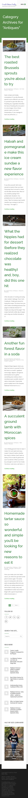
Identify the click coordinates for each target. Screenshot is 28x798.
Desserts (22, 179)
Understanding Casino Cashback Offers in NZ (16, 686)
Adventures (17, 359)
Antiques (16, 89)
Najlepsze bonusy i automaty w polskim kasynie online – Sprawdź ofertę (15, 710)
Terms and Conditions (8, 779)
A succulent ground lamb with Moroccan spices (14, 427)
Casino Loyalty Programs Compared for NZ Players (16, 652)
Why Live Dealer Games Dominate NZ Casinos (16, 702)
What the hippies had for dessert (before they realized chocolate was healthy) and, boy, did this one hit (14, 258)
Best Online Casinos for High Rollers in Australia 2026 (16, 679)
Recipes (11, 90)
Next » (16, 605)
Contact (8, 776)
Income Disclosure (11, 778)
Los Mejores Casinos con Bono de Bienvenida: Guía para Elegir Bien (16, 661)
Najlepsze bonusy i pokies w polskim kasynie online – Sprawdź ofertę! (15, 670)
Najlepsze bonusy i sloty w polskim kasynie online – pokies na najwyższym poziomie (17, 694)
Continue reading (9, 119)
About (3, 776)
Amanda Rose (10, 89)
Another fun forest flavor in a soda (14, 348)
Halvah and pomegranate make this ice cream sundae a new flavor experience (14, 157)
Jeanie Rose (9, 290)
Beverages (13, 360)
